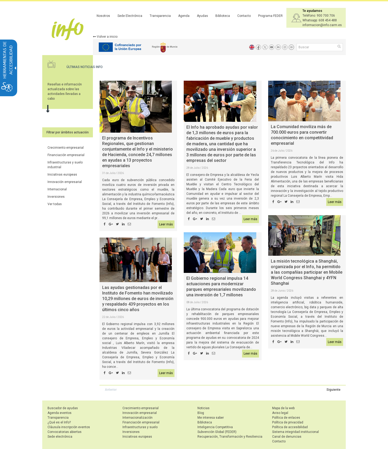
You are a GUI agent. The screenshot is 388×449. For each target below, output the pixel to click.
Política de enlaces (286, 417)
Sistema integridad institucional (295, 432)
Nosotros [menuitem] (103, 16)
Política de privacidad (287, 422)
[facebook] (104, 224)
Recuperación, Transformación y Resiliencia (229, 436)
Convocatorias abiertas (65, 432)
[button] (339, 47)
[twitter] (117, 224)
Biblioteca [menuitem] (222, 16)
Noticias (203, 408)
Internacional (57, 189)
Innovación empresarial (65, 182)
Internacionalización (137, 417)
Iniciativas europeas (62, 174)
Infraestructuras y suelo (140, 427)
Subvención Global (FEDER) (216, 432)
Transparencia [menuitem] (160, 16)
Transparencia (58, 417)
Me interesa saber (210, 417)
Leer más (166, 224)
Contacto (279, 441)
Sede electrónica (60, 436)
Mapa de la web (283, 408)
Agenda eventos (60, 413)
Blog (200, 413)
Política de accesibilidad (290, 427)
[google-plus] (110, 224)
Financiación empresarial (66, 155)
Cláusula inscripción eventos (69, 427)
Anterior (111, 390)
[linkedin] (123, 224)
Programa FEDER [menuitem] (270, 16)
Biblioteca (204, 422)
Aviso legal (280, 413)
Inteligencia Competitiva (215, 427)
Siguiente (333, 390)
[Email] (129, 224)
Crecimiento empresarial (66, 147)
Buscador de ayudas (63, 408)
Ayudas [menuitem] (202, 16)
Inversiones (56, 197)
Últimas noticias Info (85, 67)
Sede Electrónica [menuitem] (129, 16)
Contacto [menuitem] (244, 16)
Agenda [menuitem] (184, 16)
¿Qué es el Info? (59, 422)
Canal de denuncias (286, 436)
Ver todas (55, 204)
